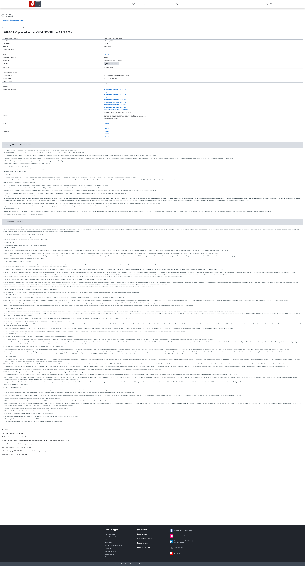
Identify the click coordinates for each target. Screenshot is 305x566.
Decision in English (112, 63)
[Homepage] (2, 27)
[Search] (266, 4)
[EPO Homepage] (35, 4)
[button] (152, 145)
